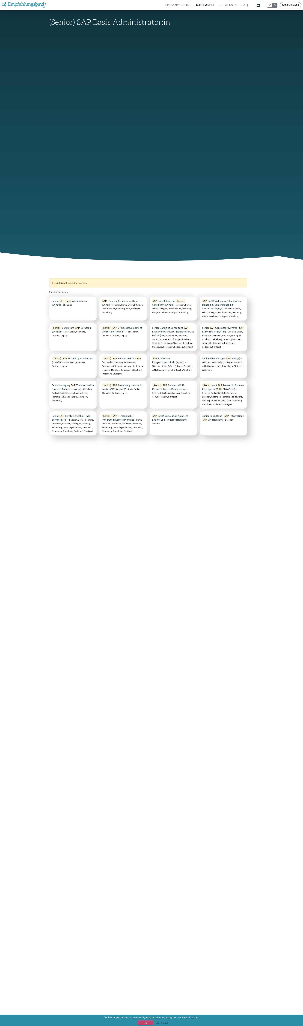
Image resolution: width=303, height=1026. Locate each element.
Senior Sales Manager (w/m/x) (221, 358)
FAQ (245, 5)
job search (205, 5)
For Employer (290, 5)
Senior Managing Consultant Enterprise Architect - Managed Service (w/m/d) (173, 331)
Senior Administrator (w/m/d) (70, 302)
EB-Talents (228, 5)
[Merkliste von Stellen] (258, 5)
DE (270, 5)
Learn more (162, 1022)
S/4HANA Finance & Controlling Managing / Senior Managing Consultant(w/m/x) (222, 304)
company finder (177, 5)
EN (275, 5)
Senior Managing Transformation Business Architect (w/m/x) (73, 387)
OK (145, 1022)
